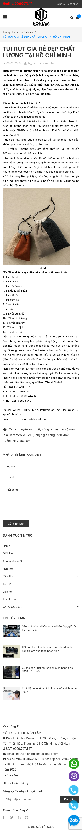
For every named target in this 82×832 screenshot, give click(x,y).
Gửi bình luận (16, 523)
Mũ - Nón (8, 576)
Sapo (50, 826)
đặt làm (25, 440)
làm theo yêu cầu (21, 435)
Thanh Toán (10, 599)
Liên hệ (7, 591)
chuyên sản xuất (29, 429)
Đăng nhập (72, 4)
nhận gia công (45, 435)
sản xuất (62, 435)
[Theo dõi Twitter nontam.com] (12, 817)
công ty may (50, 429)
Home (6, 545)
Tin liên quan (14, 618)
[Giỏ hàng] (76, 17)
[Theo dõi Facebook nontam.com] (5, 817)
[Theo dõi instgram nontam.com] (27, 817)
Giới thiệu (8, 553)
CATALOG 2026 (12, 606)
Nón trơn (8, 568)
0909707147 (23, 3)
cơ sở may (68, 429)
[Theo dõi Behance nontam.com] (20, 817)
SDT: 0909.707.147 (19, 748)
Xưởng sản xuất (12, 561)
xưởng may (10, 440)
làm (5, 435)
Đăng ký (61, 4)
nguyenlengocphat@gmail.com (37, 753)
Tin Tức (7, 583)
